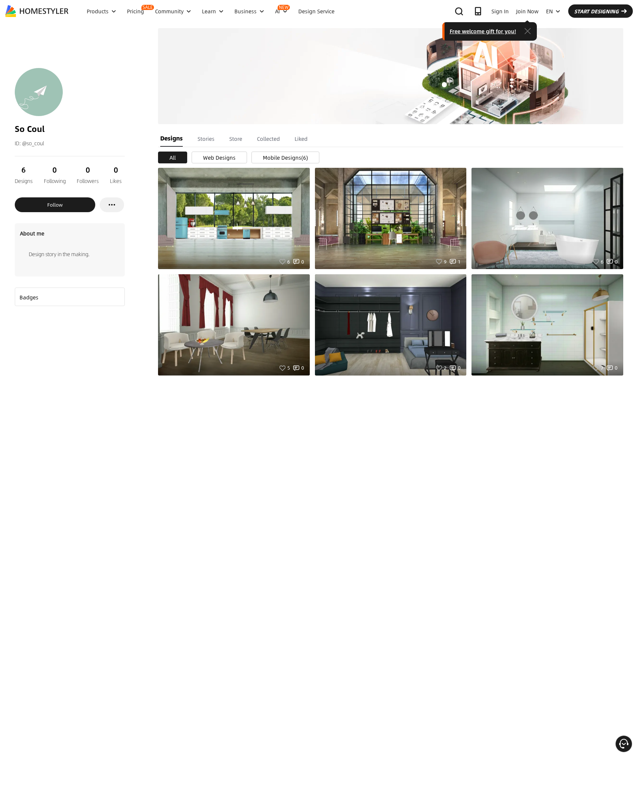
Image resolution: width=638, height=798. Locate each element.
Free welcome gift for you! (483, 31)
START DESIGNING (596, 11)
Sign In (500, 11)
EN (549, 11)
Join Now (527, 11)
